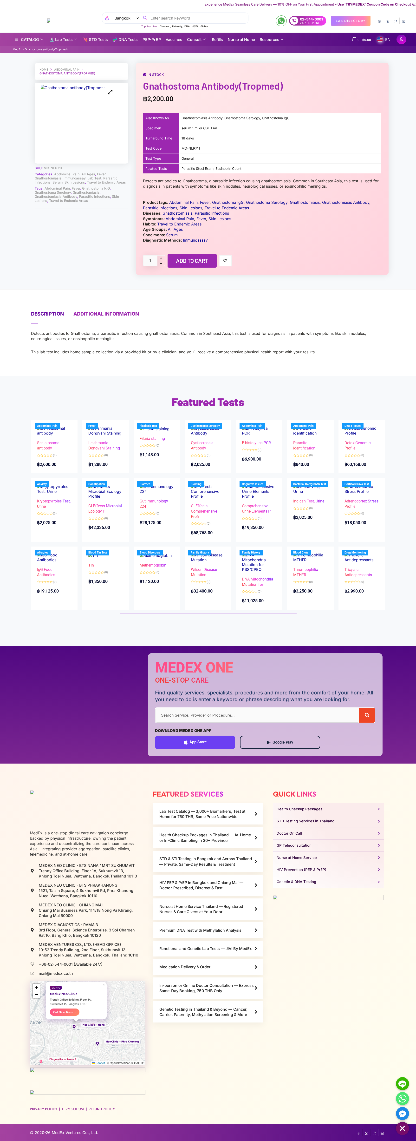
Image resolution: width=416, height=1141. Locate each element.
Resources (269, 39)
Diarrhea (145, 484)
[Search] (367, 715)
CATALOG (30, 39)
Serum (57, 182)
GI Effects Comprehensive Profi (204, 511)
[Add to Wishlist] (225, 260)
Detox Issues (352, 426)
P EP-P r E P (152, 39)
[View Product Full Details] (54, 430)
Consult (194, 39)
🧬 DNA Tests (125, 39)
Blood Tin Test (97, 552)
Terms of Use (73, 1109)
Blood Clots (300, 552)
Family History (200, 552)
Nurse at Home (241, 39)
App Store (198, 742)
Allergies (42, 552)
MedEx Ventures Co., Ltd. (75, 1132)
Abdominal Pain (66, 69)
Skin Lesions (75, 182)
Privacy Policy (44, 1109)
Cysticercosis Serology (205, 426)
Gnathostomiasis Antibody (56, 196)
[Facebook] (380, 20)
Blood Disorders (150, 552)
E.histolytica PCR (256, 443)
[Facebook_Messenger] (402, 1113)
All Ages (88, 174)
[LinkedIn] (404, 20)
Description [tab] (47, 314)
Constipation (96, 484)
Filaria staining (152, 438)
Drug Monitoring (355, 552)
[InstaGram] (396, 20)
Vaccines (174, 39)
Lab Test (94, 178)
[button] (76, 1027)
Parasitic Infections (94, 196)
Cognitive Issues (252, 484)
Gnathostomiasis (48, 178)
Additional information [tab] (106, 314)
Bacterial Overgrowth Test (309, 484)
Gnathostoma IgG (96, 188)
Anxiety (42, 484)
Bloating (196, 484)
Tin (91, 565)
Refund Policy (102, 1109)
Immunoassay (74, 178)
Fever (101, 174)
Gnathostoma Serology (53, 192)
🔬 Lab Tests (61, 39)
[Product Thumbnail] (110, 92)
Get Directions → (64, 1012)
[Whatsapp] (402, 1098)
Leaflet (100, 1063)
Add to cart (192, 260)
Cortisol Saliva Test (356, 484)
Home (43, 69)
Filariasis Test (148, 426)
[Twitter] (388, 20)
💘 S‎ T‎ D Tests (95, 39)
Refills (217, 39)
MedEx (17, 49)
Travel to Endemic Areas (106, 182)
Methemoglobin (153, 565)
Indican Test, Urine (308, 501)
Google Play (283, 742)
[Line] (402, 1083)
